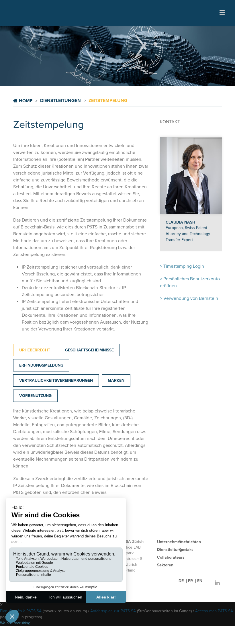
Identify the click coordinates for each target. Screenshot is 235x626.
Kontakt (186, 549)
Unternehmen (169, 541)
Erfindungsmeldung (41, 365)
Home (25, 101)
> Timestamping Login (182, 266)
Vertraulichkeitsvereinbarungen (56, 380)
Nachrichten (190, 541)
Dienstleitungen (172, 549)
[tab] (34, 350)
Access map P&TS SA (214, 611)
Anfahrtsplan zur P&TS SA (113, 611)
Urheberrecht (34, 350)
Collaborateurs (171, 557)
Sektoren (165, 565)
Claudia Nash (180, 222)
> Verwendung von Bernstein (189, 298)
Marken (116, 380)
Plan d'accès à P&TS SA (21, 611)
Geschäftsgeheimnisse (89, 350)
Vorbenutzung (35, 395)
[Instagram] (205, 583)
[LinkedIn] (217, 583)
